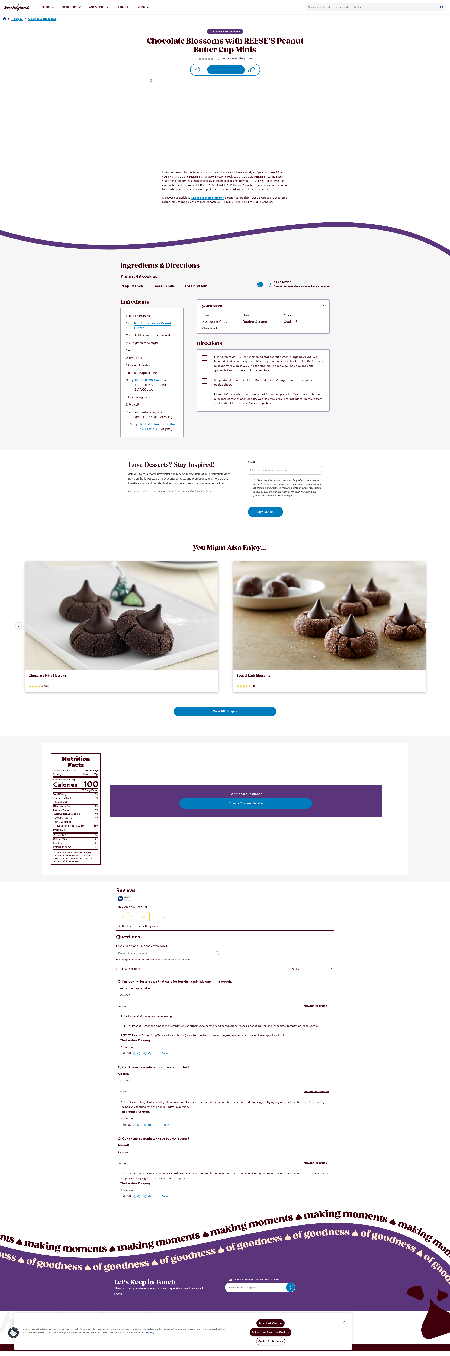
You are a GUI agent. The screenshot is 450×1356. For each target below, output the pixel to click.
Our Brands (97, 7)
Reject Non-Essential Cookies (271, 1332)
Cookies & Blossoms (225, 31)
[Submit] (442, 7)
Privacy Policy (282, 495)
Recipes (45, 7)
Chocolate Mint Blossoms (207, 197)
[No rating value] (206, 58)
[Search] (442, 7)
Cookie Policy (146, 1332)
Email (252, 462)
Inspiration (69, 7)
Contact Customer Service (246, 803)
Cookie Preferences (270, 1341)
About (141, 7)
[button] (264, 284)
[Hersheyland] (4, 18)
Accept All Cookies (270, 1323)
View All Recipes (225, 711)
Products (122, 7)
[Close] (344, 1321)
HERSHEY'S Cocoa (149, 380)
